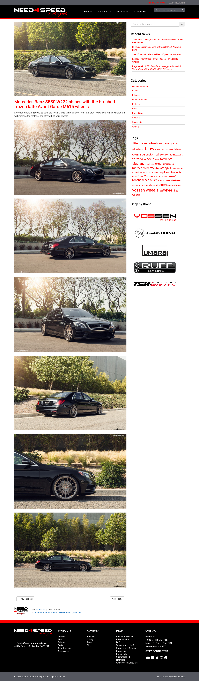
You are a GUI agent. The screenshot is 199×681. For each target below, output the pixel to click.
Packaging (121, 651)
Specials (136, 118)
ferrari (157, 160)
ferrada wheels (143, 159)
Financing (120, 660)
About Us (91, 636)
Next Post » (117, 599)
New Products (173, 172)
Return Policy (122, 654)
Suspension (137, 122)
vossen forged (174, 185)
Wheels (135, 127)
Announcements (42, 612)
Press (135, 108)
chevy (179, 150)
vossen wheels (145, 190)
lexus (157, 163)
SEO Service (162, 676)
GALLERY (122, 12)
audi (161, 143)
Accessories (63, 651)
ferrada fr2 (178, 155)
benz (142, 149)
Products (104, 12)
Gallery (90, 639)
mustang (162, 168)
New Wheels (145, 176)
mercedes (169, 164)
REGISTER (180, 3)
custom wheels (155, 154)
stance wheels (170, 180)
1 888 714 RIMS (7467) (157, 639)
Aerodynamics (64, 648)
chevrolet (172, 149)
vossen (161, 185)
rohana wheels (142, 180)
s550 (154, 180)
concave (138, 154)
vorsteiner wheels (147, 185)
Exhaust (136, 95)
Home (88, 12)
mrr (154, 168)
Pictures (77, 612)
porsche (156, 176)
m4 (163, 164)
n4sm (171, 168)
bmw (149, 148)
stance (161, 180)
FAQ (118, 642)
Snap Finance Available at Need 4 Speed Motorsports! (156, 54)
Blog (89, 645)
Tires (60, 639)
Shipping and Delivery (126, 648)
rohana (164, 176)
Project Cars (137, 113)
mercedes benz (142, 168)
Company (140, 12)
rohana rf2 (172, 176)
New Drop (159, 172)
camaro (164, 149)
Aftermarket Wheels (145, 143)
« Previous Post (25, 599)
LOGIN (171, 3)
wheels (169, 190)
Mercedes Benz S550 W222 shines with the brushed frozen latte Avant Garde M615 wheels (64, 104)
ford (163, 159)
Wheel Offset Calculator (127, 663)
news (134, 176)
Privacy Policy (122, 639)
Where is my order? (125, 645)
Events (54, 612)
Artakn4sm (41, 609)
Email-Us (150, 636)
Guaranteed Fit (123, 657)
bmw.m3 (158, 150)
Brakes (61, 645)
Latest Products (65, 612)
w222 (161, 191)
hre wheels (149, 164)
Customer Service (124, 636)
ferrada (169, 154)
